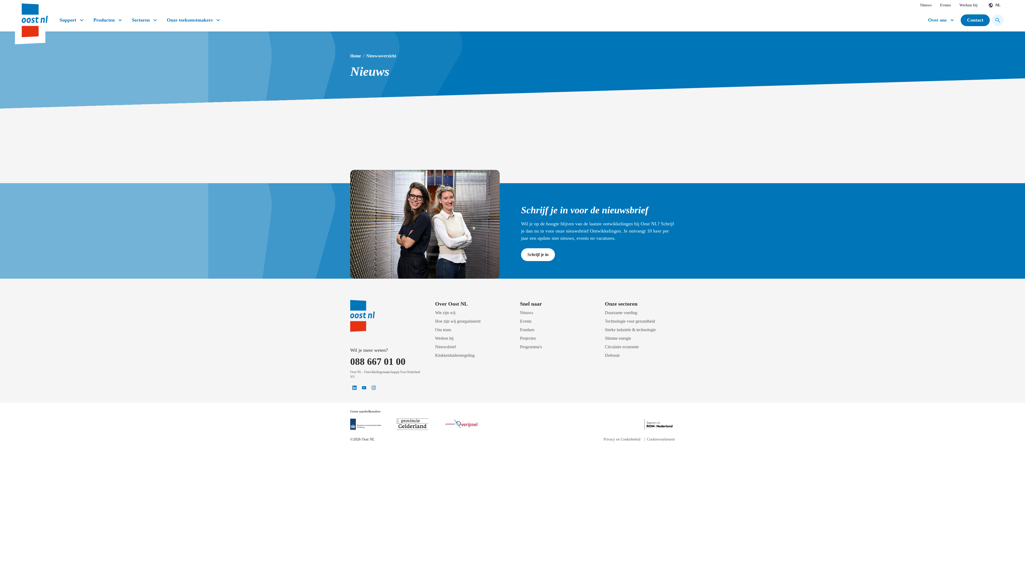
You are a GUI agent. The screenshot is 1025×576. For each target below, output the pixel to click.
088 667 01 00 (377, 361)
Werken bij (968, 5)
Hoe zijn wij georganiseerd (457, 321)
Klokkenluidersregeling (455, 355)
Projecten (528, 338)
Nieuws (926, 5)
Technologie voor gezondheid (630, 321)
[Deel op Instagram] (373, 387)
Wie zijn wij (445, 312)
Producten (104, 20)
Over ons (937, 20)
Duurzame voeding (621, 312)
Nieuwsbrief (445, 347)
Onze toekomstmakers (190, 20)
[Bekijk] (365, 424)
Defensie (612, 355)
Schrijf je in (538, 254)
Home (355, 56)
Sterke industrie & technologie (630, 329)
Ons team (443, 329)
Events (945, 5)
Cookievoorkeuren (661, 439)
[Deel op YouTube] (364, 387)
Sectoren (141, 20)
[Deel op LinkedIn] (354, 387)
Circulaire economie (622, 347)
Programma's (531, 347)
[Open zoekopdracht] (998, 20)
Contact (975, 20)
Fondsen (527, 329)
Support (68, 20)
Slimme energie (618, 338)
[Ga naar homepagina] (34, 18)
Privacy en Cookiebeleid (622, 439)
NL (997, 5)
